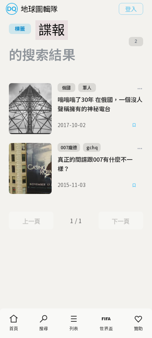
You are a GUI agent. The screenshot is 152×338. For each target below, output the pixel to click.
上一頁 (31, 221)
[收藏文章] (134, 125)
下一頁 (120, 221)
